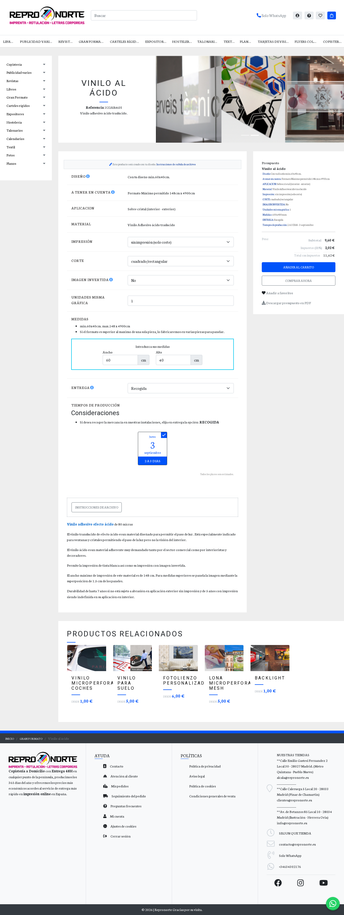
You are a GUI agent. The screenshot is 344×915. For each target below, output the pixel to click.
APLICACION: (270, 183)
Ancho (108, 352)
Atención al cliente (124, 776)
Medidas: (267, 214)
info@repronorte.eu (292, 823)
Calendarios (15, 138)
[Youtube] (323, 883)
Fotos (10, 155)
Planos (246, 41)
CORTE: (266, 199)
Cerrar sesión (120, 836)
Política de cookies (202, 786)
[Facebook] (278, 883)
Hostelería (182, 41)
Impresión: (269, 194)
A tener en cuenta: (272, 178)
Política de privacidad (205, 766)
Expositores (156, 41)
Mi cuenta (116, 816)
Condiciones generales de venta (212, 796)
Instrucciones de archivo (96, 507)
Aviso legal (197, 776)
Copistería (332, 41)
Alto (159, 352)
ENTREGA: (268, 219)
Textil (229, 41)
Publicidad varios (37, 41)
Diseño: (267, 173)
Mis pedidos (119, 786)
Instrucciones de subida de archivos (176, 164)
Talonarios (208, 41)
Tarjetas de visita (274, 41)
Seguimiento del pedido (128, 796)
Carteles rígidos (125, 41)
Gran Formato (92, 41)
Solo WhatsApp (273, 15)
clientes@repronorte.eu (294, 800)
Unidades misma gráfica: (276, 209)
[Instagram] (300, 883)
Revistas (66, 41)
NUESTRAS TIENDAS (293, 754)
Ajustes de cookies (123, 826)
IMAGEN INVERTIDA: (274, 204)
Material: (267, 189)
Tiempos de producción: (275, 224)
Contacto (116, 766)
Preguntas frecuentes (125, 806)
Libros (9, 41)
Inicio (9, 739)
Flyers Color (306, 41)
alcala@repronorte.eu (293, 777)
